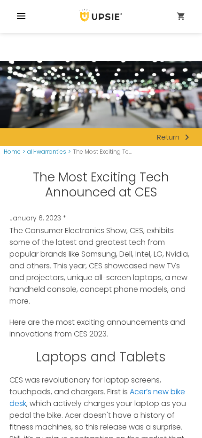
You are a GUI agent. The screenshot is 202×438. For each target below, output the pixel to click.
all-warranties (46, 152)
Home (12, 152)
